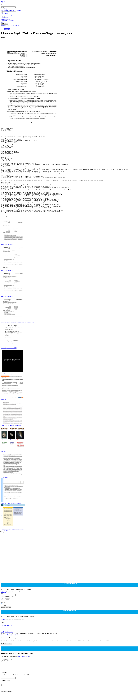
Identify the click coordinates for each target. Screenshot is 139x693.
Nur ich (5, 605)
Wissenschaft (7, 28)
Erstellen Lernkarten (17, 10)
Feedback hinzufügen (6, 643)
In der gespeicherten (15, 25)
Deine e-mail (4, 672)
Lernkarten (9, 2)
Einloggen (3, 592)
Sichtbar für (4, 602)
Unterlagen (4, 2)
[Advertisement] (49, 41)
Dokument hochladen (6, 10)
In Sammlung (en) (5, 25)
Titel (2, 593)
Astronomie (7, 29)
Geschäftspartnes (9, 632)
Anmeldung (4, 8)
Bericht (2, 632)
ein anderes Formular (23, 656)
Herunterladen (4, 530)
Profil (2, 22)
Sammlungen (10, 15)
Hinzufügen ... (4, 23)
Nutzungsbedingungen (13, 634)
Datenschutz (4, 634)
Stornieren (3, 691)
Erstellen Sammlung (6, 607)
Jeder (4, 604)
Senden (9, 691)
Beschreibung (7, 596)
